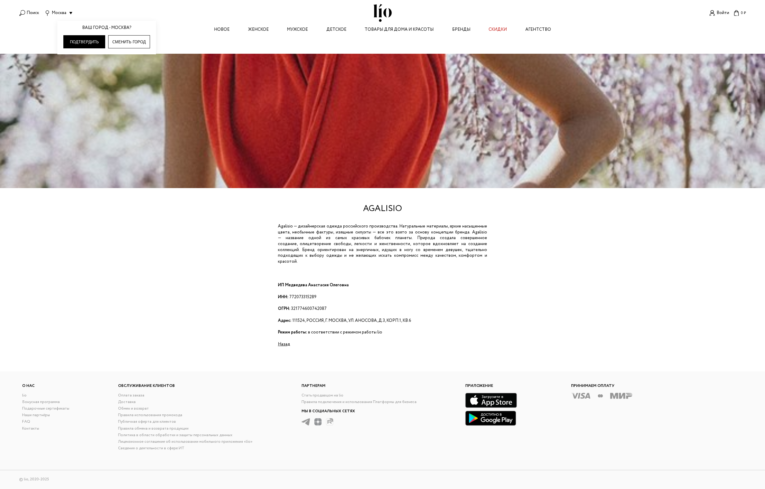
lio (24, 395)
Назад (284, 344)
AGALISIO (382, 208)
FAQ (26, 422)
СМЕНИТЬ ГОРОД (129, 42)
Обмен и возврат (133, 408)
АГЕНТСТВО (538, 30)
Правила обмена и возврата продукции (153, 428)
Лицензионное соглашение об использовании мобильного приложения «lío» (185, 442)
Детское (336, 30)
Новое (222, 30)
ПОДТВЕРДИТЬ (84, 42)
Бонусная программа (41, 402)
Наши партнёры (36, 415)
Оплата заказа (131, 395)
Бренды (461, 30)
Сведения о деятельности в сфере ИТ (151, 448)
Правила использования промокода (150, 415)
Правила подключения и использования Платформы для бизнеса (359, 402)
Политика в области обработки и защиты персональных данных (175, 435)
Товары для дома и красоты (399, 30)
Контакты (30, 428)
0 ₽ (743, 13)
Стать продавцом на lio (322, 395)
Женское (258, 30)
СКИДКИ (498, 30)
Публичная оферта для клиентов (147, 422)
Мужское (297, 30)
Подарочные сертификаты (45, 408)
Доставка (127, 402)
